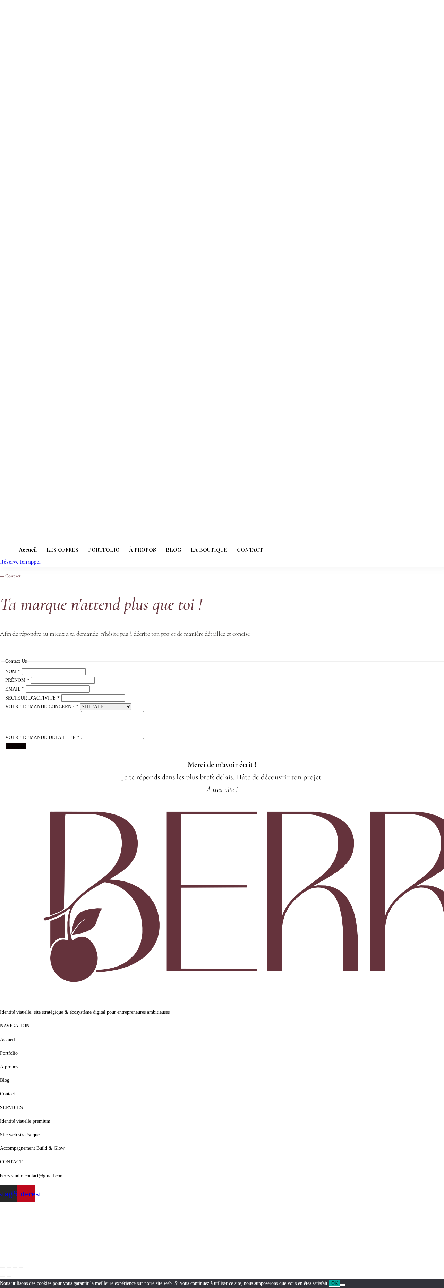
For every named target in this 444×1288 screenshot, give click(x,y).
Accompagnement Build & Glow (32, 1148)
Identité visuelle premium (25, 1121)
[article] (222, 633)
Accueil (28, 549)
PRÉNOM (17, 680)
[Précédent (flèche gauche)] (2, 1276)
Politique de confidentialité (26, 1238)
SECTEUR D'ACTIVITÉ (32, 698)
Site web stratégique (20, 1134)
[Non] (342, 1285)
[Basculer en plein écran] (8, 1267)
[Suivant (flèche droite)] (8, 1276)
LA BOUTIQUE (209, 549)
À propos (9, 1066)
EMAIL (14, 689)
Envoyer (16, 746)
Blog (4, 1080)
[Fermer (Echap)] (21, 1267)
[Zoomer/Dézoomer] (2, 1267)
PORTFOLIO (104, 549)
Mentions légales (16, 1225)
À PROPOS (142, 549)
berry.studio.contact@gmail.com (32, 1175)
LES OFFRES (62, 549)
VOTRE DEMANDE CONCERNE (41, 706)
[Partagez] (14, 1267)
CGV (5, 1252)
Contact (7, 1093)
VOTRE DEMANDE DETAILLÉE (42, 737)
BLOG (173, 549)
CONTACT (250, 549)
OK (334, 1283)
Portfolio (9, 1053)
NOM (12, 671)
